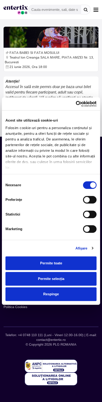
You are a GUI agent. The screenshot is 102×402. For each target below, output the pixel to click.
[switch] (90, 199)
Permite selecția (51, 279)
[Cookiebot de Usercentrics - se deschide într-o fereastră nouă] (76, 104)
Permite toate (51, 263)
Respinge (51, 294)
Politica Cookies (15, 307)
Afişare (81, 248)
